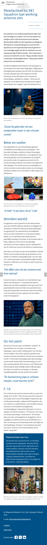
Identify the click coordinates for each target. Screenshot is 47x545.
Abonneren (8, 530)
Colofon (7, 525)
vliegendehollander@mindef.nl (20, 519)
